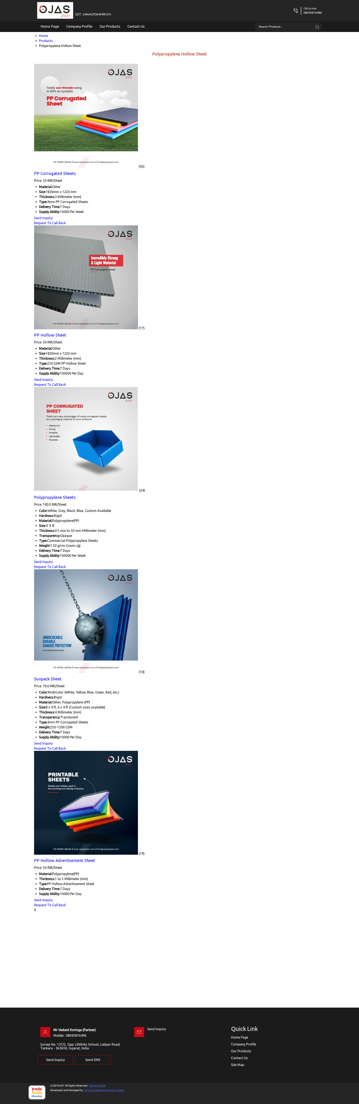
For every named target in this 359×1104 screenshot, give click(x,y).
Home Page (50, 26)
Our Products (110, 26)
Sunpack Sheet (47, 678)
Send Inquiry (43, 218)
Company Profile (79, 26)
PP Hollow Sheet (50, 335)
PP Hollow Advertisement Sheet (64, 860)
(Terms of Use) (97, 1085)
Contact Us (136, 26)
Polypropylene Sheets (55, 497)
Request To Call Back (50, 223)
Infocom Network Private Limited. (104, 1090)
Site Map (237, 1065)
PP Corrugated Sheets (55, 173)
